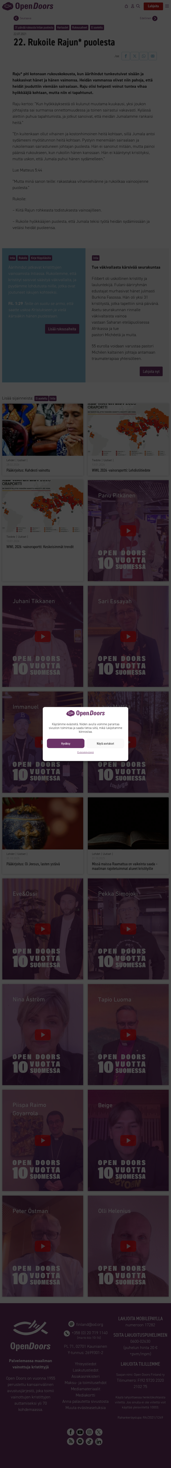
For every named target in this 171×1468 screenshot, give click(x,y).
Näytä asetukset (105, 743)
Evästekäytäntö (85, 752)
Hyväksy (65, 743)
